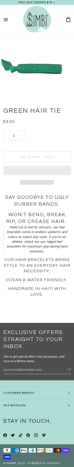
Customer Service (19, 393)
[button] (37, 171)
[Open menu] (9, 19)
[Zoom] (7, 92)
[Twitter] (13, 435)
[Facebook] (5, 435)
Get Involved (14, 405)
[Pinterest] (28, 435)
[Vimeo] (44, 435)
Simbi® (12, 463)
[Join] (67, 369)
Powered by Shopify (43, 463)
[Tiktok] (20, 435)
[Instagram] (36, 435)
